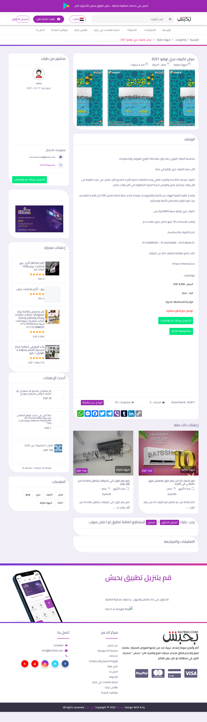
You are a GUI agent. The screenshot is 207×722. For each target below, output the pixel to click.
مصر (76, 19)
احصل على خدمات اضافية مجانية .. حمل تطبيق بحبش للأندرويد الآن (111, 5)
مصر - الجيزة (159, 64)
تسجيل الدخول (22, 19)
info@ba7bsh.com (52, 650)
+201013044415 (181, 331)
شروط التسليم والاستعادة (103, 661)
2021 (60, 502)
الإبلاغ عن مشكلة (92, 402)
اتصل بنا (40, 29)
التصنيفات (150, 29)
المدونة (132, 29)
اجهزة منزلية (163, 39)
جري (38, 494)
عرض (60, 494)
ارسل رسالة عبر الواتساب (174, 320)
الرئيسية (166, 29)
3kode (120, 707)
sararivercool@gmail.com (42, 157)
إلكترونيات (180, 39)
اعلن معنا (112, 666)
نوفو (27, 494)
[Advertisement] (136, 365)
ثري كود (90, 707)
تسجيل (151, 522)
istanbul (58, 645)
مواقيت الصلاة (59, 29)
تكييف (49, 494)
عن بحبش (112, 645)
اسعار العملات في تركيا (106, 29)
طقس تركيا (80, 29)
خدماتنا (114, 655)
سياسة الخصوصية (108, 650)
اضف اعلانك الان (45, 19)
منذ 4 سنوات (137, 64)
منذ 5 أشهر (184, 488)
